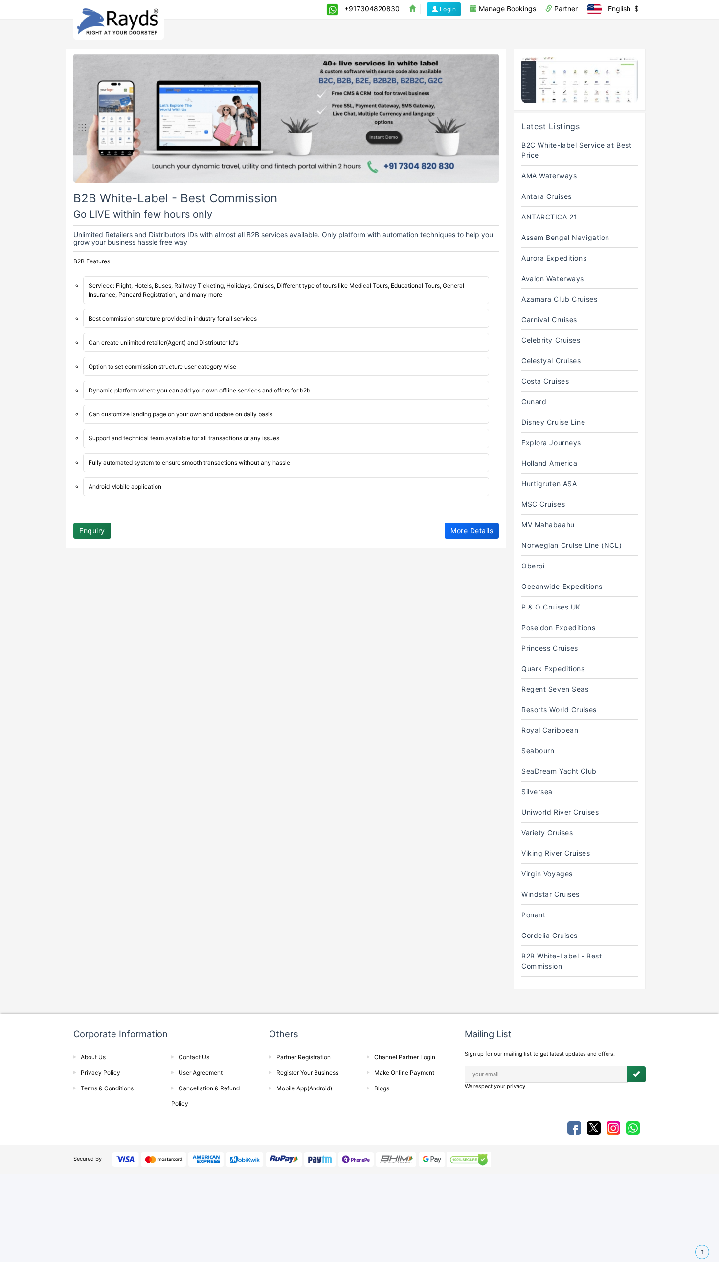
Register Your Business (307, 1072)
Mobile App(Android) (304, 1088)
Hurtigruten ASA (549, 483)
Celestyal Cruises (551, 360)
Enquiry (92, 530)
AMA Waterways (549, 176)
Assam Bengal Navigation (565, 237)
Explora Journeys (551, 442)
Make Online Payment (404, 1072)
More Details (471, 530)
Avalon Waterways (552, 278)
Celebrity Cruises (551, 340)
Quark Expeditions (553, 668)
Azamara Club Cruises (559, 299)
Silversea (537, 791)
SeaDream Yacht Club (559, 771)
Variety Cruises (547, 832)
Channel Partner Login (404, 1057)
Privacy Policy (100, 1072)
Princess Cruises (549, 648)
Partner (565, 8)
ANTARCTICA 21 (549, 217)
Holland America (549, 463)
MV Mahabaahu (548, 525)
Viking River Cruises (555, 853)
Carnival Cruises (549, 319)
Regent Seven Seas (555, 689)
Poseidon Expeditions (558, 627)
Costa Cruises (545, 381)
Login (447, 9)
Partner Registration (303, 1057)
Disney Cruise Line (553, 422)
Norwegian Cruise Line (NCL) (571, 545)
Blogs (381, 1088)
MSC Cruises (543, 504)
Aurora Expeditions (553, 258)
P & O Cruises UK (551, 607)
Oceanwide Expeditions (562, 586)
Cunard (533, 401)
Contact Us (194, 1057)
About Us (93, 1057)
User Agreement (201, 1072)
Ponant (533, 915)
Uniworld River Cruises (560, 812)
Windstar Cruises (550, 894)
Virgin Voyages (547, 874)
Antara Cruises (546, 196)
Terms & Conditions (107, 1088)
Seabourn (537, 750)
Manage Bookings (506, 8)
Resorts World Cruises (559, 709)
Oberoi (532, 566)
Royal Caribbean (549, 730)
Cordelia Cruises (549, 935)
